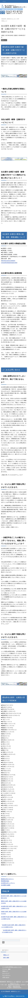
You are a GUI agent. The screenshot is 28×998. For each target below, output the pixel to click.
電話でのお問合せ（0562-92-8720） (14, 996)
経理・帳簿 (6, 957)
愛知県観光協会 (5, 881)
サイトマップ (5, 973)
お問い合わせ (5, 977)
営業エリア (4, 40)
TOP (11, 18)
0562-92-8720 (16, 986)
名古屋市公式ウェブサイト (8, 883)
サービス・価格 (6, 969)
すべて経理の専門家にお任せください (12, 967)
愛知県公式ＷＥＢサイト (7, 879)
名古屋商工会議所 (5, 885)
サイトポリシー (6, 975)
